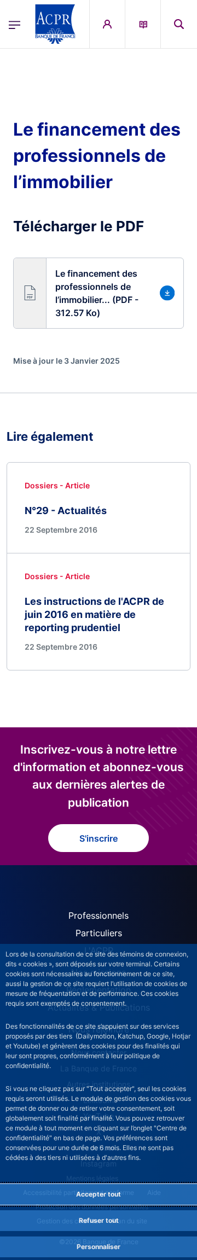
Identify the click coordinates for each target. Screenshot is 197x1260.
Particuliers (99, 933)
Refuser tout (99, 1220)
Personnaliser (98, 1246)
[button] (179, 24)
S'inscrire (98, 838)
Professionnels (98, 915)
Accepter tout (98, 1194)
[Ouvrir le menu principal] (14, 24)
